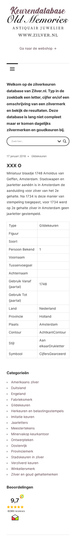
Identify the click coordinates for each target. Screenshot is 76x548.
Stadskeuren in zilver (27, 457)
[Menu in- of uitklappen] (12, 69)
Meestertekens (23, 428)
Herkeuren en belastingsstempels (37, 411)
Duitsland (18, 388)
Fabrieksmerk (21, 400)
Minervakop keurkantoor (30, 434)
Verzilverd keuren (24, 463)
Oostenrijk (19, 446)
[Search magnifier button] (64, 141)
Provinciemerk (22, 451)
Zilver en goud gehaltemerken (34, 474)
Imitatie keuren (22, 417)
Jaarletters (19, 423)
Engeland (18, 394)
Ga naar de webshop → (38, 48)
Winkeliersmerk (23, 469)
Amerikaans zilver (25, 382)
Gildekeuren (39, 156)
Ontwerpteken (22, 440)
